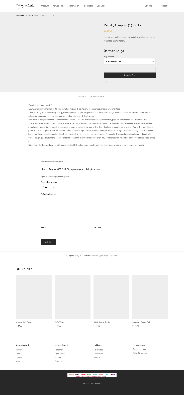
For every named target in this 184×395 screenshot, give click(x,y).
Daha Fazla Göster (22, 326)
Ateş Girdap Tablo (23, 322)
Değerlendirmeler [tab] (97, 96)
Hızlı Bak (34, 326)
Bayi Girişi (101, 6)
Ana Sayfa (20, 16)
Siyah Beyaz (60, 354)
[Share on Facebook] (109, 82)
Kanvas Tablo (59, 6)
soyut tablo (95, 256)
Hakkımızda (88, 6)
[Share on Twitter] (113, 82)
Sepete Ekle (129, 75)
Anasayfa (45, 6)
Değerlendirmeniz (49, 194)
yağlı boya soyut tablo (109, 256)
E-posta (98, 227)
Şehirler (19, 350)
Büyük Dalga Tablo (102, 322)
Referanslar (74, 6)
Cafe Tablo (59, 322)
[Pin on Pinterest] (116, 82)
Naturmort (59, 350)
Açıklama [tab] (82, 96)
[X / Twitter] (96, 389)
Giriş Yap (148, 6)
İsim (43, 227)
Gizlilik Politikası (139, 345)
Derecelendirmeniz (49, 182)
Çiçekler (19, 357)
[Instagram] (92, 389)
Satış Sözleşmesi (140, 353)
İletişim (97, 357)
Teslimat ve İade (139, 349)
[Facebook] (88, 389)
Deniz (18, 361)
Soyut (28, 16)
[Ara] (140, 6)
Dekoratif (58, 361)
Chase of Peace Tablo (142, 322)
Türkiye (58, 357)
